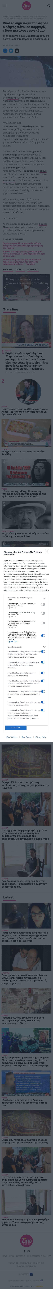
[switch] (43, 604)
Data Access (26, 737)
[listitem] (26, 598)
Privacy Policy (41, 737)
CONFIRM (16, 728)
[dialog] (26, 644)
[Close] (48, 552)
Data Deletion (11, 737)
